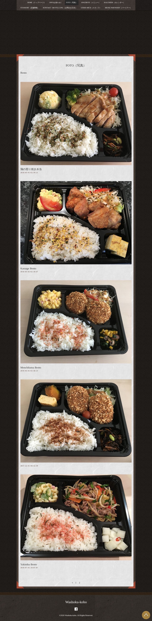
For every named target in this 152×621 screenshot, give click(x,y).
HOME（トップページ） (36, 2)
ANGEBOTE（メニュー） (90, 2)
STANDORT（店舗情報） (29, 8)
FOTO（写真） (71, 2)
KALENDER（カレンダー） (114, 2)
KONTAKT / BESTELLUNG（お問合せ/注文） (60, 8)
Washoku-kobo (76, 602)
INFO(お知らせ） (55, 2)
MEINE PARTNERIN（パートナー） (118, 8)
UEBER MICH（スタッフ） (91, 8)
